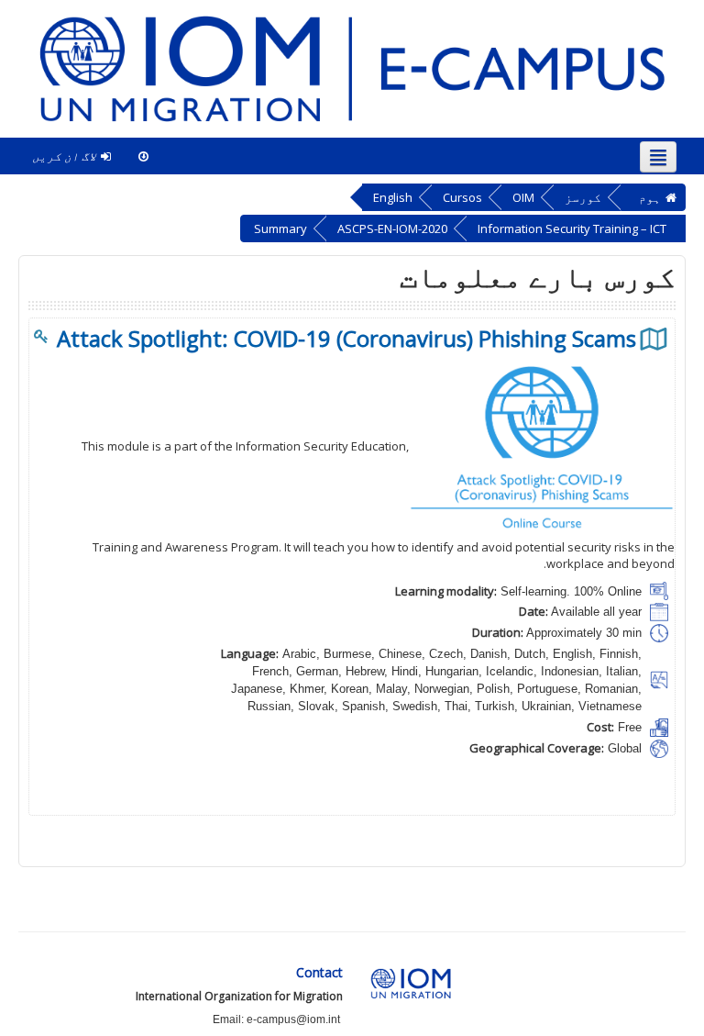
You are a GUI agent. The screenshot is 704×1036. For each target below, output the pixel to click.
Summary (280, 228)
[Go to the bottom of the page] (143, 156)
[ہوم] (352, 68)
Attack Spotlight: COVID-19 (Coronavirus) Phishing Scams (346, 339)
